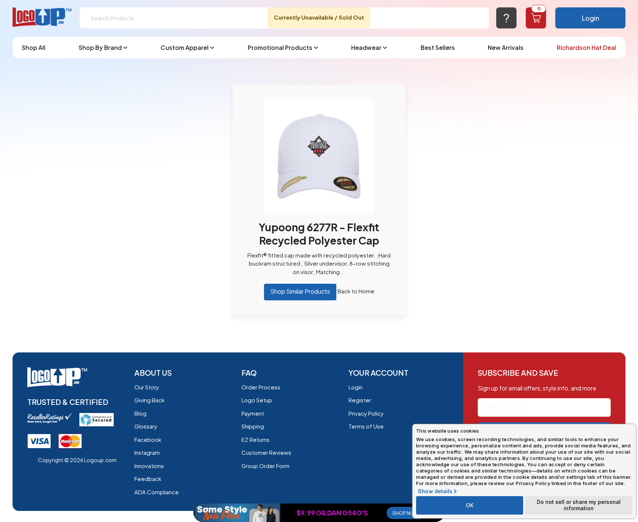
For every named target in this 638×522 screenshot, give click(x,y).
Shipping (252, 426)
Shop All (33, 47)
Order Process (260, 386)
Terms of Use (366, 426)
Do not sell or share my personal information (579, 505)
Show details (435, 491)
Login (590, 18)
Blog (140, 413)
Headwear (366, 47)
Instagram (147, 452)
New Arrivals (506, 47)
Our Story (146, 386)
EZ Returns (255, 439)
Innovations (149, 465)
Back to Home (355, 290)
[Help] (506, 17)
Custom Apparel (185, 47)
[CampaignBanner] (237, 513)
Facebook (147, 439)
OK (469, 505)
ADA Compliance (156, 491)
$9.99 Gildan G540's (332, 512)
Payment (252, 413)
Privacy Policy (366, 413)
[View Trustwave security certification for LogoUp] (39, 440)
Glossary (145, 426)
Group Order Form (265, 465)
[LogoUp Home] (42, 17)
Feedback (147, 478)
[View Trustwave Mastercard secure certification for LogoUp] (70, 440)
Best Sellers (438, 47)
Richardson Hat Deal (586, 47)
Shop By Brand (100, 47)
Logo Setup (256, 399)
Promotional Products (280, 47)
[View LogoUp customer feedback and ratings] (49, 417)
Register (360, 399)
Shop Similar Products (300, 291)
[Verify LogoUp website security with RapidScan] (96, 418)
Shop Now (405, 513)
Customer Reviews (266, 452)
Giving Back (149, 399)
